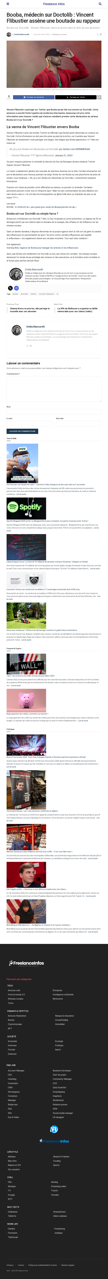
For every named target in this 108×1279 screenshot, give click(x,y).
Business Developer (62, 1070)
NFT (10, 1028)
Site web (59, 418)
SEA (10, 1109)
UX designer (58, 1117)
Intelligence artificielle (63, 994)
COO (55, 1083)
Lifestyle (12, 1152)
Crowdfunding (61, 1020)
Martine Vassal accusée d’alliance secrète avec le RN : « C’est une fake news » (40, 852)
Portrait (11, 1049)
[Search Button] (100, 4)
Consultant (13, 1083)
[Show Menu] (8, 4)
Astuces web (14, 990)
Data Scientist (59, 1087)
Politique (59, 1045)
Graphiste (57, 1096)
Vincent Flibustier (46, 294)
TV (9, 1190)
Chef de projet (59, 1075)
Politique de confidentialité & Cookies (42, 1265)
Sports (56, 1165)
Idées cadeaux (60, 1216)
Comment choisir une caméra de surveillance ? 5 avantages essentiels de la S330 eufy (43, 589)
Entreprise (57, 990)
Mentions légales (67, 1265)
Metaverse (58, 999)
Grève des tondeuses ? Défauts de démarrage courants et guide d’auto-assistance (42, 630)
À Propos (10, 1265)
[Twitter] (10, 288)
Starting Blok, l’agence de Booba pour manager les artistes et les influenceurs (42, 248)
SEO (10, 1113)
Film (10, 1182)
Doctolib (24, 294)
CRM (10, 1087)
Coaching (12, 1079)
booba (15, 294)
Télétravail (13, 1237)
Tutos (10, 1003)
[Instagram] (16, 288)
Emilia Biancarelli (21, 34)
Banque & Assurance (64, 1016)
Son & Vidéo (13, 1117)
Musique (12, 1186)
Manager (12, 1100)
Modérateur (58, 1100)
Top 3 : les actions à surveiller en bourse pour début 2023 (30, 676)
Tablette (12, 1216)
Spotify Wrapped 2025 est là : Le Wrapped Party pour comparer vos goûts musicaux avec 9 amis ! (47, 521)
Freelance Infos (54, 4)
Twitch (54, 1190)
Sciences (12, 1054)
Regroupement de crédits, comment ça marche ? (27, 714)
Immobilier (60, 1024)
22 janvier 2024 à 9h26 (41, 34)
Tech (10, 985)
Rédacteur (13, 1104)
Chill (10, 1177)
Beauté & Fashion (61, 1156)
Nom (9, 407)
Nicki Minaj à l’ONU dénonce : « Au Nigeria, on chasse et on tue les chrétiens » (39, 925)
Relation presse (60, 1104)
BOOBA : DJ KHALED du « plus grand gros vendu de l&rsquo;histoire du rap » (41, 207)
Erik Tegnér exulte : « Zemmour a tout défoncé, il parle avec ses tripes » (37, 889)
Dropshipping (59, 1092)
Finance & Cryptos (17, 1011)
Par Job (11, 1065)
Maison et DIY (14, 1165)
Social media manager (63, 1113)
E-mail (9, 418)
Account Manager (16, 1070)
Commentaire (13, 374)
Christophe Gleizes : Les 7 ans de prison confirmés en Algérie (32, 811)
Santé (58, 1049)
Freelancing (59, 1228)
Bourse (11, 1020)
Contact (21, 1265)
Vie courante (14, 1169)
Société (11, 1036)
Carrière (11, 1228)
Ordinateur (13, 1212)
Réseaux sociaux (60, 34)
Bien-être (12, 1161)
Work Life (12, 1224)
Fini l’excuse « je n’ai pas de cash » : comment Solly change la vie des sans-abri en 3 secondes (46, 484)
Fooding (57, 1161)
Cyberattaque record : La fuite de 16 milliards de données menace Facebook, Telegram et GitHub (47, 562)
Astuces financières (17, 1016)
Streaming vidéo (58, 1186)
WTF (10, 1199)
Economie (12, 1041)
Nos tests (13, 1207)
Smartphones (59, 1212)
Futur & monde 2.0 (16, 994)
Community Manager (62, 1079)
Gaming (54, 1182)
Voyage (11, 1195)
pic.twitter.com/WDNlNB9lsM (74, 149)
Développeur (14, 1092)
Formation (12, 1096)
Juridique (58, 1233)
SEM (55, 1109)
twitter (33, 294)
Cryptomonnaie (15, 1024)
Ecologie (59, 1041)
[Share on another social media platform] (99, 97)
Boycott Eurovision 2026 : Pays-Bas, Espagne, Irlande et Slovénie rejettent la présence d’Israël (46, 757)
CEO (10, 1075)
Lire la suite (21, 494)
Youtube (55, 1195)
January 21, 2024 (63, 155)
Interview (12, 1045)
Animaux (12, 1156)
